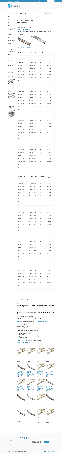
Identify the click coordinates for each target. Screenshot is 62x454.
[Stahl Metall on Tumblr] (28, 438)
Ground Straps (10, 34)
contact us (21, 316)
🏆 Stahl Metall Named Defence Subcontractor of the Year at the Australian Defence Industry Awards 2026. (11, 81)
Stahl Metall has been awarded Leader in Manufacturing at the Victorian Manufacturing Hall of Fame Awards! (12, 102)
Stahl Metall (15, 451)
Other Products (10, 65)
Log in (39, 1)
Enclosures (9, 31)
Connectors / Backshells (10, 43)
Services (35, 5)
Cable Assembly (10, 72)
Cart (36, 1)
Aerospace (9, 16)
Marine (9, 19)
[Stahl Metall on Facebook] (22, 438)
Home (27, 5)
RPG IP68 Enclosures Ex (12, 51)
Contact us (52, 5)
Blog (39, 5)
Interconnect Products (10, 38)
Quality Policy (10, 440)
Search (8, 437)
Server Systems (10, 55)
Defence (9, 17)
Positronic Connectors (11, 40)
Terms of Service (10, 445)
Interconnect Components (40, 321)
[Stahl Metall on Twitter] (20, 438)
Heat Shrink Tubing (11, 62)
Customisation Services (11, 70)
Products (30, 5)
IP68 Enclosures (25, 322)
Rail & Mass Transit (11, 21)
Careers (48, 5)
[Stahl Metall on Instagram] (26, 438)
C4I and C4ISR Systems (11, 45)
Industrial (9, 22)
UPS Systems (10, 57)
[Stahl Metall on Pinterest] (24, 438)
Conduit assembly (21, 340)
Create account (43, 1)
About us (43, 5)
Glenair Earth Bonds (11, 32)
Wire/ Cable (10, 60)
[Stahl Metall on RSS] (20, 440)
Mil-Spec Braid (10, 35)
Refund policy (9, 447)
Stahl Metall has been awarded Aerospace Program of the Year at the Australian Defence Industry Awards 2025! (11, 95)
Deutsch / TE (10, 49)
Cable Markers (10, 63)
